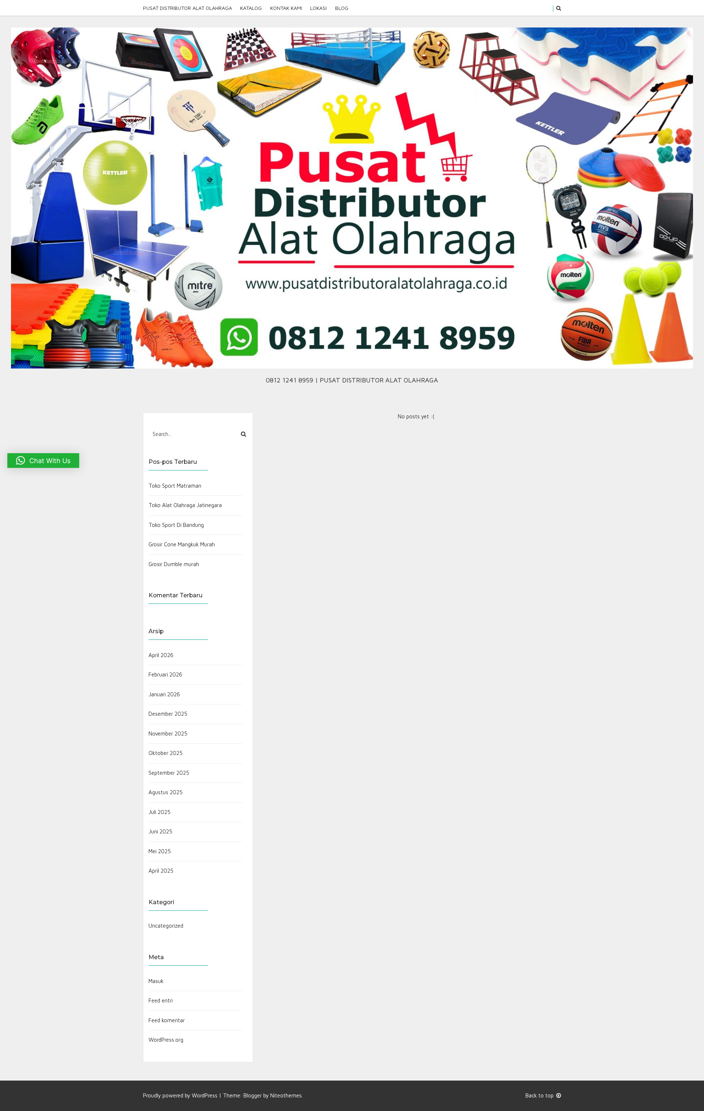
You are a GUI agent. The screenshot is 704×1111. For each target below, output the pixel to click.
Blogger (252, 1095)
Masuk (156, 981)
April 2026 (160, 655)
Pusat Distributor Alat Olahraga (187, 8)
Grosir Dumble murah (173, 564)
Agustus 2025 (165, 792)
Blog (341, 8)
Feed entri (160, 1000)
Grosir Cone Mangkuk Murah (181, 544)
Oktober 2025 (165, 753)
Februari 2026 (165, 674)
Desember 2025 (167, 714)
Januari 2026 (164, 694)
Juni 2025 (160, 831)
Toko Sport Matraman (174, 486)
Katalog (251, 8)
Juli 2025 (159, 812)
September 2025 (168, 773)
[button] (43, 460)
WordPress (204, 1095)
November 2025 (167, 733)
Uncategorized (165, 926)
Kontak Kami (286, 8)
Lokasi (318, 8)
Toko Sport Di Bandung (176, 525)
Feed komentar (166, 1020)
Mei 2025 (159, 851)
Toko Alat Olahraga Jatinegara (185, 505)
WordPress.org (165, 1040)
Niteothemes (286, 1095)
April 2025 (160, 871)
